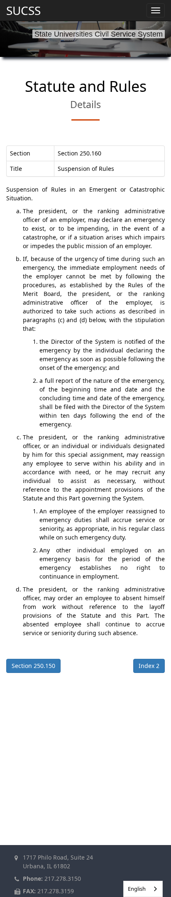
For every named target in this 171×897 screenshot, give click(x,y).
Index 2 (149, 666)
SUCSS (23, 10)
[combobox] (143, 889)
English (137, 888)
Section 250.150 (33, 666)
